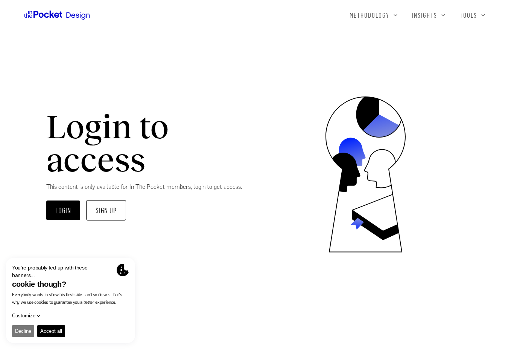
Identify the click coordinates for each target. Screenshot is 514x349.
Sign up (106, 210)
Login (63, 210)
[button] (374, 15)
